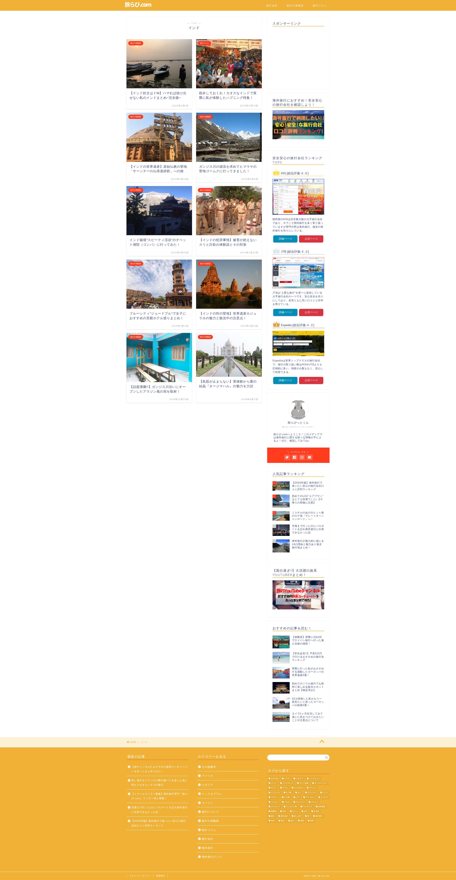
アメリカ (207, 775)
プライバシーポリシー (140, 876)
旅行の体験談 (295, 5)
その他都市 (209, 766)
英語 (272, 821)
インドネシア (288, 783)
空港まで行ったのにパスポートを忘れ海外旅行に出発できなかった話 (159, 809)
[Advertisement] (298, 56)
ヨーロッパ (275, 807)
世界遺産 (321, 807)
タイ (299, 792)
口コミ (295, 811)
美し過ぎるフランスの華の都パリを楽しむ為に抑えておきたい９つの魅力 (159, 782)
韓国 (302, 821)
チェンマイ (311, 792)
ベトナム (274, 802)
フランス (324, 797)
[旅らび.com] (138, 7)
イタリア (207, 784)
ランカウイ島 (291, 807)
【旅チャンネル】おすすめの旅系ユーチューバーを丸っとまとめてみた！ (159, 769)
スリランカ (275, 792)
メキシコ (314, 802)
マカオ (287, 802)
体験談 (273, 811)
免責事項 (160, 876)
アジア (287, 778)
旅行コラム (320, 5)
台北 (305, 811)
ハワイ (325, 792)
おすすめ (274, 778)
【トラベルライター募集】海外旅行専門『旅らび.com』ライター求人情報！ (159, 796)
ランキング (307, 807)
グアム (285, 788)
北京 (284, 811)
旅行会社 (272, 5)
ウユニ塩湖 (303, 783)
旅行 (272, 816)
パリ (297, 797)
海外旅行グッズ (212, 856)
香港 (312, 821)
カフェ (273, 788)
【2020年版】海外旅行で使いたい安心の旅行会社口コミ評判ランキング (158, 823)
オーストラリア (321, 783)
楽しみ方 (297, 816)
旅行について (210, 811)
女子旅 (316, 811)
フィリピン (310, 797)
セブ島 (288, 792)
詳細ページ (285, 238)
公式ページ (311, 238)
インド (273, 783)
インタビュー (314, 778)
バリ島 (287, 797)
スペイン (207, 802)
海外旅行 (207, 847)
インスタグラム (212, 793)
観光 (282, 821)
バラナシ (274, 797)
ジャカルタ (298, 788)
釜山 (292, 821)
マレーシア (300, 802)
